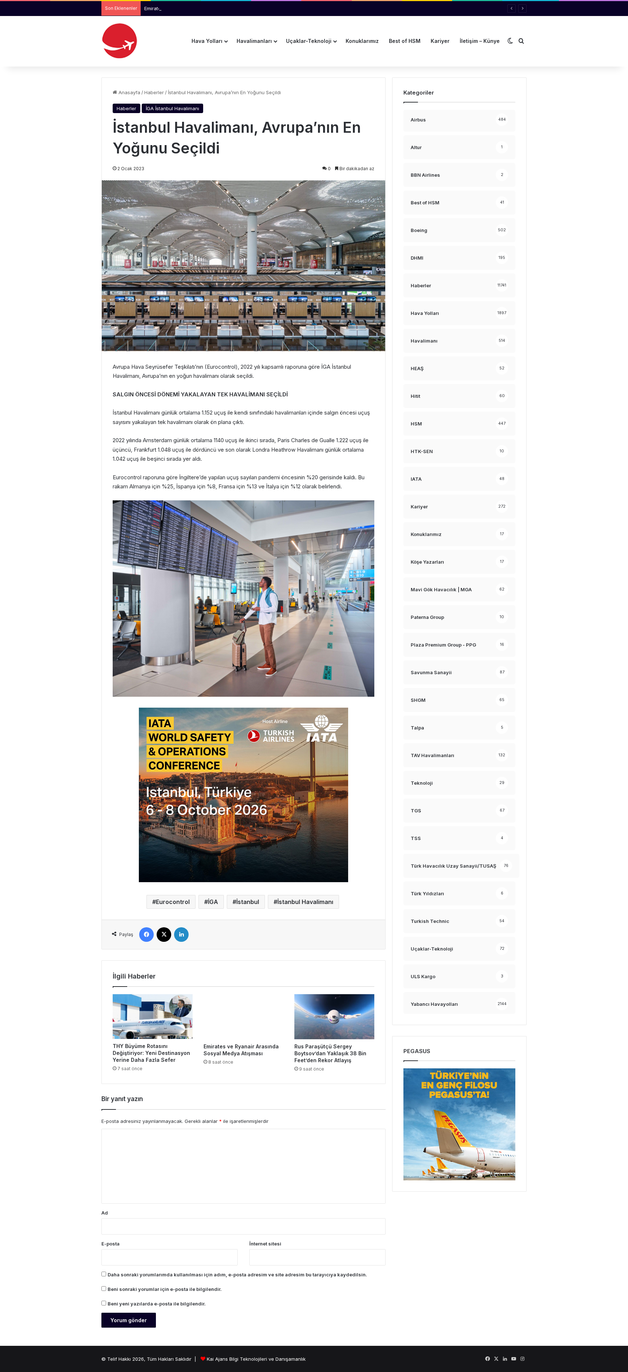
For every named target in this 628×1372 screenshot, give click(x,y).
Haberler (154, 92)
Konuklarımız (362, 41)
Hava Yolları (207, 41)
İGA (213, 901)
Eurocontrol (173, 901)
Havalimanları (254, 41)
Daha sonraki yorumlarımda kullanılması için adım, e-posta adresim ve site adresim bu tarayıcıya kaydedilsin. (237, 1274)
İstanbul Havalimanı (305, 901)
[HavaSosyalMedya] (119, 41)
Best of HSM (404, 41)
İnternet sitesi (265, 1244)
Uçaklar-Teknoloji (308, 41)
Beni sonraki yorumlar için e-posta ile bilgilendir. (165, 1289)
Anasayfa (128, 92)
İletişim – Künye (480, 41)
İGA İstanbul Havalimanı (172, 108)
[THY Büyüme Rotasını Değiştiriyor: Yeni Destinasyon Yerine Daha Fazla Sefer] (153, 1016)
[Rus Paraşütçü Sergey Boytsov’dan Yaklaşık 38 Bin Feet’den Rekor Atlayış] (334, 1016)
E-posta (110, 1244)
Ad (104, 1213)
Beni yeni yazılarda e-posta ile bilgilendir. (157, 1304)
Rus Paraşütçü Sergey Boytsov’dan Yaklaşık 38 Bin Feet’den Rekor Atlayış (330, 1053)
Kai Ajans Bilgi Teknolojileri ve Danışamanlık (256, 1359)
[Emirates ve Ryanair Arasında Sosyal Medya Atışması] (243, 1016)
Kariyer (440, 41)
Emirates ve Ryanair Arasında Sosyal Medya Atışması (204, 8)
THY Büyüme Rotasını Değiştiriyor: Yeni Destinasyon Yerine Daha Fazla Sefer (151, 1053)
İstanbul (247, 901)
